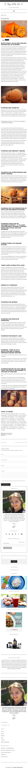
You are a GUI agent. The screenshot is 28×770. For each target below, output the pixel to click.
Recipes (2, 735)
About (2, 733)
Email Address (4, 459)
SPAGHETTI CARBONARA (7, 748)
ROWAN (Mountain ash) (20, 442)
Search (14, 561)
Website (2, 465)
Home (2, 731)
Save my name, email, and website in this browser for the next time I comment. (13, 480)
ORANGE (4, 442)
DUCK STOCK (4, 756)
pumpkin (4, 435)
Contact (3, 739)
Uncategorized (9, 434)
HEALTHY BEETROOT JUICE (8, 750)
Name (2, 454)
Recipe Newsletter (5, 742)
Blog (2, 737)
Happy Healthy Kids (18, 767)
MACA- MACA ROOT (6, 752)
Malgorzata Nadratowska (8, 433)
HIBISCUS (3, 754)
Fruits (6, 434)
